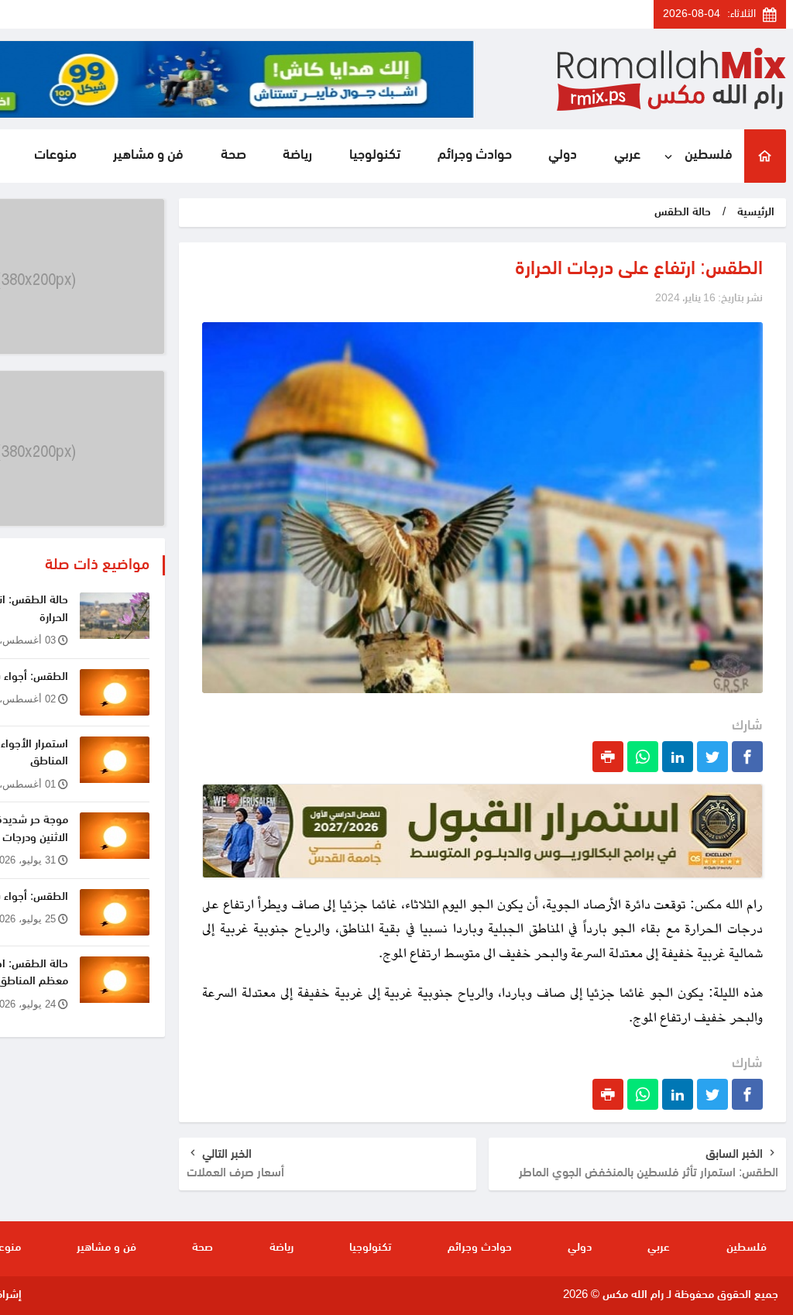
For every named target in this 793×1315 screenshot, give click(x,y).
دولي (562, 156)
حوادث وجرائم (475, 156)
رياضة (297, 156)
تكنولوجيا (374, 156)
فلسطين (709, 156)
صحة (233, 156)
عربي (627, 156)
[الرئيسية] (765, 156)
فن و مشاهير (148, 156)
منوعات (55, 156)
